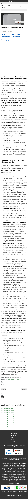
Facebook (11, 483)
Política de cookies (22, 458)
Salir (14, 441)
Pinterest (17, 483)
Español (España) (14, 1)
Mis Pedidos (14, 435)
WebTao (19, 495)
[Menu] (26, 6)
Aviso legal (3, 458)
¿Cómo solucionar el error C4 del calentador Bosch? (10, 40)
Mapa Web (11, 459)
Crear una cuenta (10, 3)
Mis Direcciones (14, 437)
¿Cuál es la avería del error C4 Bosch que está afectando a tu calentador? (13, 35)
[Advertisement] (14, 58)
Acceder (4, 3)
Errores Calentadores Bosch (13, 379)
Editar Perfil (14, 433)
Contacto (17, 459)
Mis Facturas (14, 439)
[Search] (23, 6)
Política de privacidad (12, 458)
